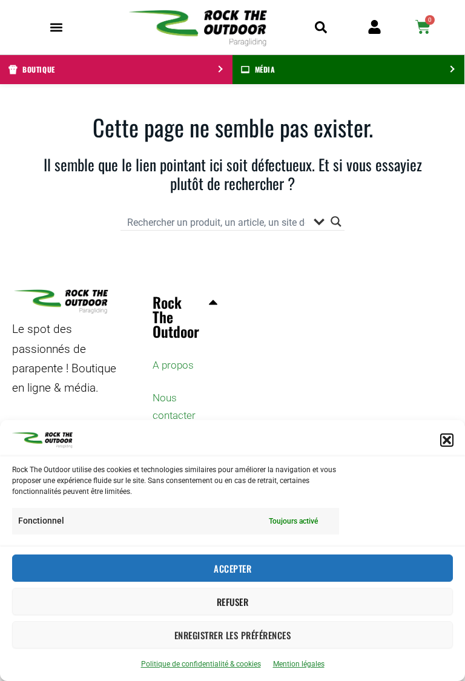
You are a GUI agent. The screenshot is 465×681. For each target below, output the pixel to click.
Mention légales (299, 664)
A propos (173, 365)
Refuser (233, 601)
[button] (447, 440)
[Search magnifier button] (336, 221)
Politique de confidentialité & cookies (201, 664)
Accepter (232, 568)
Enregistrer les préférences (232, 635)
